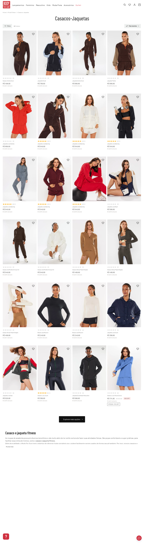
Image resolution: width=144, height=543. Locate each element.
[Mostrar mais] (72, 419)
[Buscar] (124, 5)
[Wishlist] (129, 5)
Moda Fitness (12, 12)
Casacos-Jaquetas (23, 12)
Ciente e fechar (128, 532)
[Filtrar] (7, 26)
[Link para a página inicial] (4, 12)
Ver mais (9, 447)
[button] (9, 66)
